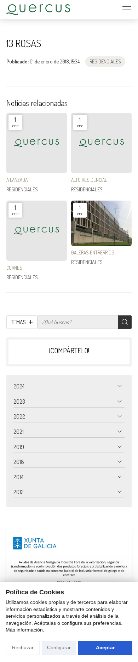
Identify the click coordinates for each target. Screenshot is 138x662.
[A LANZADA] (36, 143)
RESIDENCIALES (105, 61)
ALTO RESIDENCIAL (89, 180)
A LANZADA (17, 180)
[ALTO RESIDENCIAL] (101, 143)
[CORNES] (36, 231)
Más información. (25, 630)
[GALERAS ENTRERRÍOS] (101, 223)
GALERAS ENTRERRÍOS (92, 252)
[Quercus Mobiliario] (38, 9)
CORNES (14, 268)
